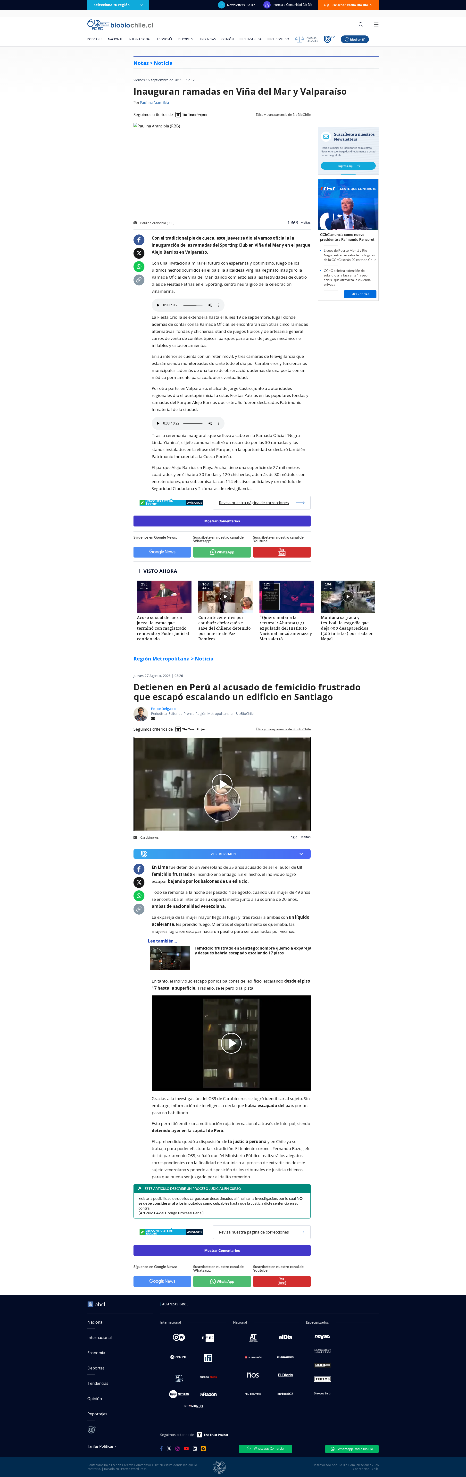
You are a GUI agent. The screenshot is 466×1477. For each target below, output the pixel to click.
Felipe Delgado (163, 708)
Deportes (185, 39)
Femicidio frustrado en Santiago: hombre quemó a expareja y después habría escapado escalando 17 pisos (253, 951)
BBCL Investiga (251, 39)
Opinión (227, 39)
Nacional (115, 39)
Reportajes (97, 1414)
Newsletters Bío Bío (241, 5)
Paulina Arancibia (154, 103)
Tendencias (207, 39)
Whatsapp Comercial (268, 1448)
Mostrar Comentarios (222, 521)
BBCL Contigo (278, 39)
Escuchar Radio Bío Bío (350, 5)
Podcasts (94, 39)
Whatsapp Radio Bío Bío (355, 1449)
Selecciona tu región (112, 4)
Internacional (140, 39)
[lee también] (171, 958)
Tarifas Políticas (101, 1446)
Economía (165, 39)
